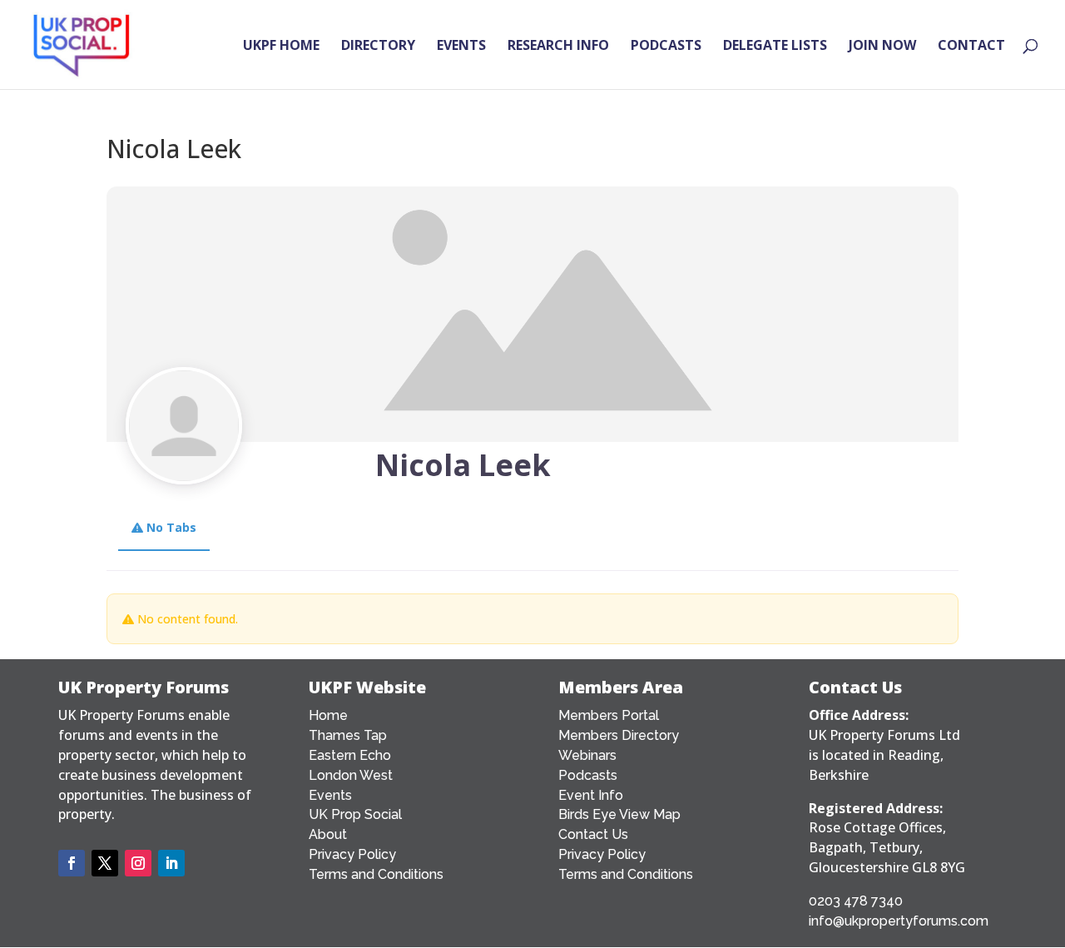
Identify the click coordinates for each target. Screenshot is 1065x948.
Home (328, 715)
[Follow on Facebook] (71, 863)
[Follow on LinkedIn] (171, 863)
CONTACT (971, 46)
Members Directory (618, 735)
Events (330, 795)
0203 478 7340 (856, 901)
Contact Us (593, 834)
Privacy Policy (352, 854)
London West (351, 775)
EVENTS (461, 46)
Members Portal (608, 715)
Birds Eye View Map (619, 814)
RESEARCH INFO (558, 46)
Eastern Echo (350, 755)
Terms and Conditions (376, 874)
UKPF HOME (281, 46)
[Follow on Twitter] (105, 863)
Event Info (590, 795)
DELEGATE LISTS (775, 46)
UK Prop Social (355, 814)
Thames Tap (348, 735)
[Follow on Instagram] (138, 863)
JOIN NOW (882, 46)
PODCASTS (666, 46)
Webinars (587, 755)
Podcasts (587, 775)
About (328, 834)
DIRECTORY (378, 46)
